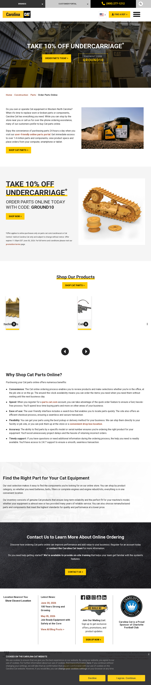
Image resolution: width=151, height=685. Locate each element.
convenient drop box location (86, 424)
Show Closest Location (18, 600)
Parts (33, 95)
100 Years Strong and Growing (53, 607)
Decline (92, 678)
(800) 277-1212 (115, 3)
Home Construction (17, 95)
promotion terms (13, 244)
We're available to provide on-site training (67, 555)
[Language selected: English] (103, 14)
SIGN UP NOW (92, 639)
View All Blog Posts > (52, 629)
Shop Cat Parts (17, 150)
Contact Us (74, 572)
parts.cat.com (50, 402)
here (89, 663)
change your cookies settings (72, 668)
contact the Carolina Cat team (66, 548)
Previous (65, 351)
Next (86, 351)
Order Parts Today (55, 58)
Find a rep (120, 14)
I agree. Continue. (126, 678)
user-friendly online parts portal (32, 134)
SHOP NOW (14, 216)
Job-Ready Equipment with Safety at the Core (55, 620)
